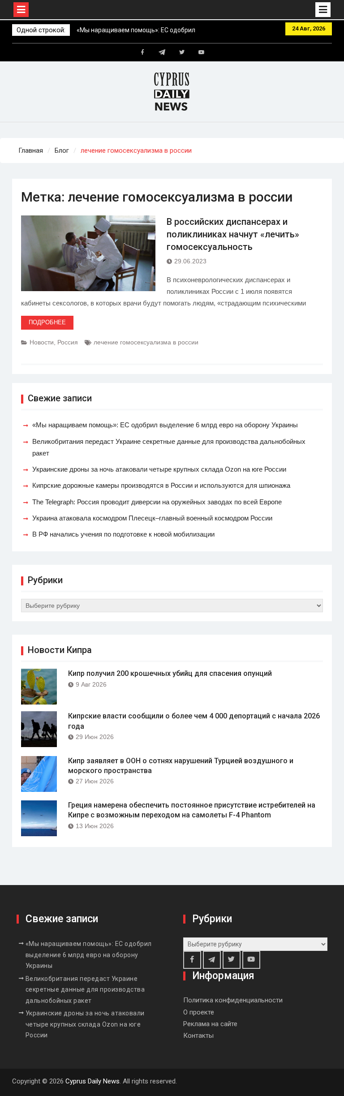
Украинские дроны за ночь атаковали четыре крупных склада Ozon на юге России (159, 469)
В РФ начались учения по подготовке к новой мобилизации (123, 534)
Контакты (198, 1036)
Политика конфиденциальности (233, 1000)
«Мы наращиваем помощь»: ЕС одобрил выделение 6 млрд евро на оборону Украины (165, 425)
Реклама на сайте (210, 1024)
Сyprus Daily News (92, 1081)
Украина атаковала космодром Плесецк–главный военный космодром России (152, 518)
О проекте (198, 1012)
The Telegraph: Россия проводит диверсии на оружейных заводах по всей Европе (157, 502)
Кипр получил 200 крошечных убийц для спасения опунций (170, 673)
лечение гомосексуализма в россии (146, 342)
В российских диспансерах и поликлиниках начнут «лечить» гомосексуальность (233, 234)
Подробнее (47, 322)
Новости (42, 342)
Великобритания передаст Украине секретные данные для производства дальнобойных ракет (85, 989)
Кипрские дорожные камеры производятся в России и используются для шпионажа (161, 485)
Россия (67, 342)
